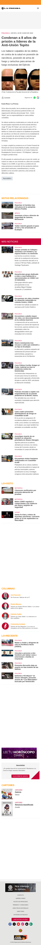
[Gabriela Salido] (5, 616)
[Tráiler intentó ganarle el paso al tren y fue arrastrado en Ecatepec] (7, 227)
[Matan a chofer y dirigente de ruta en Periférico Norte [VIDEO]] (7, 643)
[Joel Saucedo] (5, 596)
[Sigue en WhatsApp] (34, 97)
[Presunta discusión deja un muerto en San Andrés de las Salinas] (7, 666)
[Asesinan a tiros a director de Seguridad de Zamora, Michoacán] (7, 216)
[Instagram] (22, 924)
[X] (14, 924)
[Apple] (26, 924)
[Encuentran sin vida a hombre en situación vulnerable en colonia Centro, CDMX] (7, 303)
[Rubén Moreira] (5, 606)
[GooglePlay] (31, 924)
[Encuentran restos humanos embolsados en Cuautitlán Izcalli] (7, 466)
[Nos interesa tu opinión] (20, 887)
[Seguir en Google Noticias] (37, 97)
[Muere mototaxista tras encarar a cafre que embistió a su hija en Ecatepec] (7, 350)
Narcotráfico (7, 178)
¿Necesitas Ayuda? (20, 919)
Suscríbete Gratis (20, 776)
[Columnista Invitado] (5, 626)
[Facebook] (10, 924)
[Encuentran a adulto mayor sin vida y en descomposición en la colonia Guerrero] (7, 325)
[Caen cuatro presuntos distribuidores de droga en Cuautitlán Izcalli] (7, 419)
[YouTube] (18, 924)
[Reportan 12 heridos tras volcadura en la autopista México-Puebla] (7, 206)
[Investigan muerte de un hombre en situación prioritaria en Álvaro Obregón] (7, 443)
